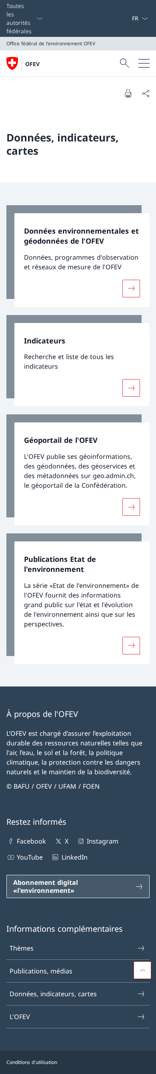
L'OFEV (20, 1016)
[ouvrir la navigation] (144, 63)
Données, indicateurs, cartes (53, 993)
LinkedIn (74, 857)
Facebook (31, 841)
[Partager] (145, 93)
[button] (142, 970)
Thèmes (22, 948)
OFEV (32, 64)
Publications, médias (41, 971)
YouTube (30, 857)
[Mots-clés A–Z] (128, 18)
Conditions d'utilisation (31, 1062)
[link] (78, 256)
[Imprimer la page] (128, 93)
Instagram (102, 841)
